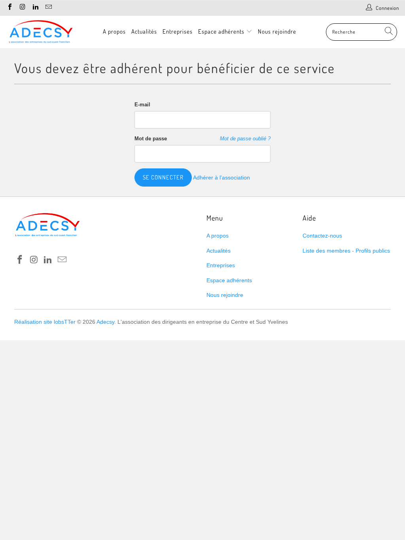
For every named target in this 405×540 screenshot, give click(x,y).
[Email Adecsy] (47, 8)
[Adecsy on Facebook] (9, 8)
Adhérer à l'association (221, 177)
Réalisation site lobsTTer (45, 322)
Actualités (144, 31)
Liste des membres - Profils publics (346, 250)
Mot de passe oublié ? (245, 139)
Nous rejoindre (277, 31)
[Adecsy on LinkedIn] (35, 8)
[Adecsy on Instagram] (22, 8)
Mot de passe (150, 139)
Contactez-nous (322, 235)
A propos (114, 31)
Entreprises (178, 31)
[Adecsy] (40, 32)
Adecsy (105, 322)
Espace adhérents (222, 31)
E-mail (142, 105)
